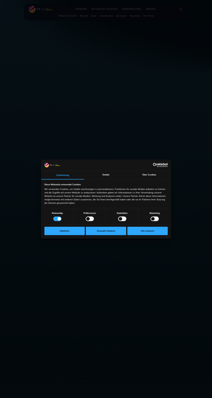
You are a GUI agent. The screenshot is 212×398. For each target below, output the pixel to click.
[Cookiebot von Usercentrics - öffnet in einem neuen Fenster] (155, 165)
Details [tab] (106, 174)
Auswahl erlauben (106, 231)
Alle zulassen (147, 231)
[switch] (90, 218)
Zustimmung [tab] (62, 175)
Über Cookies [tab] (149, 174)
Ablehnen (65, 231)
